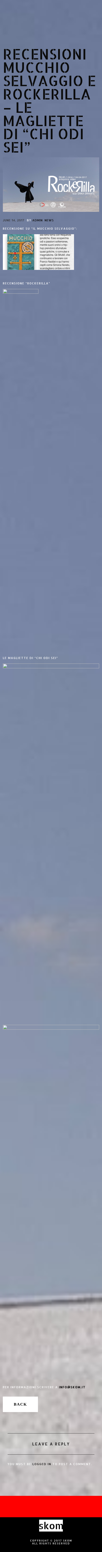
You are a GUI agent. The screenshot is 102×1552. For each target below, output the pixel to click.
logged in (41, 1464)
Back (20, 1404)
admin (37, 220)
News (49, 220)
